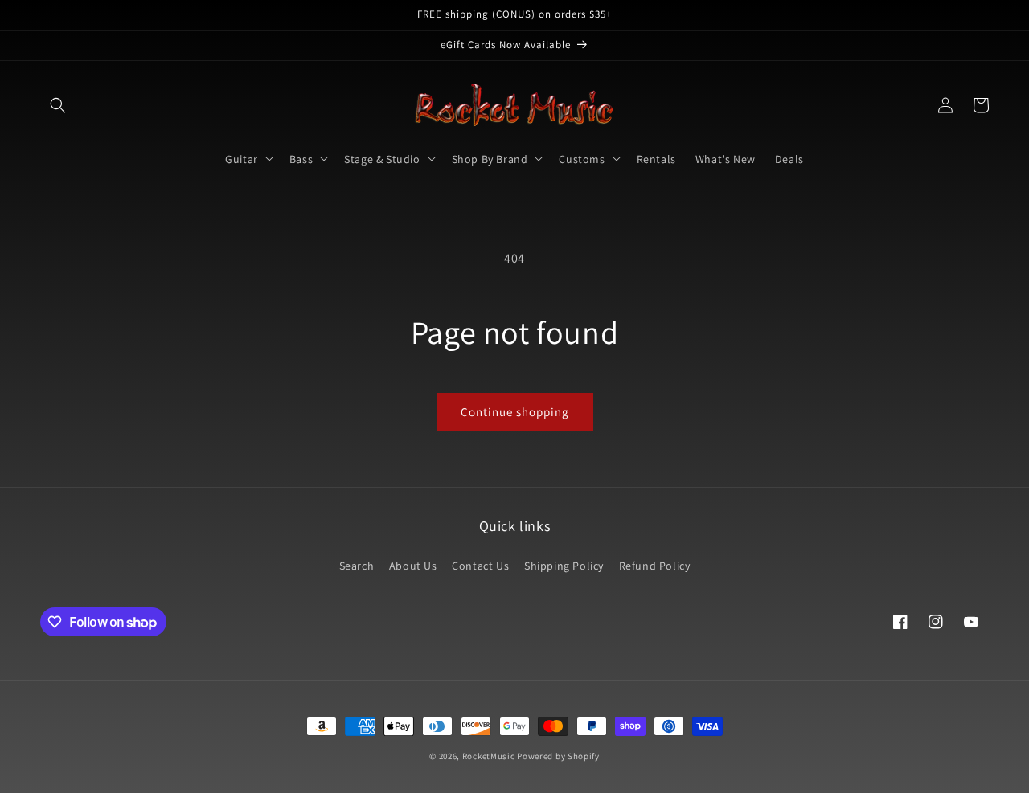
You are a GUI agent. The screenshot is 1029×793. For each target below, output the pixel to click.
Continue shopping (515, 411)
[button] (58, 105)
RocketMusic (488, 756)
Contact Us (480, 565)
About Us (413, 565)
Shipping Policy (564, 565)
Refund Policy (655, 565)
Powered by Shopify (558, 756)
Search (357, 565)
